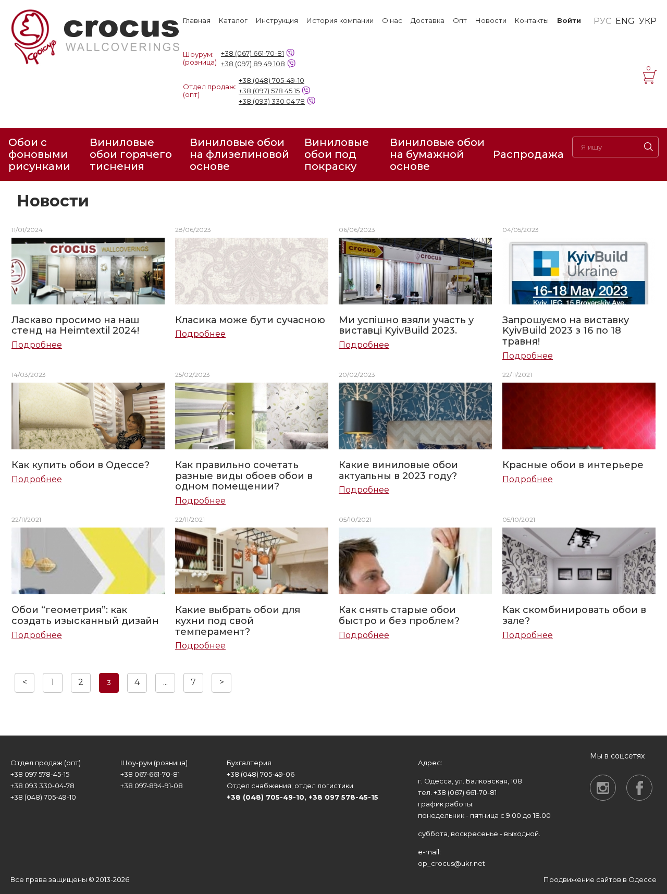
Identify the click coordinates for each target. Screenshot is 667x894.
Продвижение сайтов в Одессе (600, 879)
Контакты (532, 21)
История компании (340, 21)
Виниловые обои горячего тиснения (131, 155)
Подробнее (36, 345)
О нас (392, 21)
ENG (625, 21)
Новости (491, 21)
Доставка (427, 21)
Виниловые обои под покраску (336, 155)
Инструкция (277, 21)
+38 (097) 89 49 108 (253, 63)
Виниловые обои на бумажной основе (437, 155)
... (165, 682)
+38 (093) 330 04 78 (272, 101)
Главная (197, 21)
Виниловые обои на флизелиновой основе (239, 155)
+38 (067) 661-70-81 (252, 53)
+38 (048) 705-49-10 (271, 80)
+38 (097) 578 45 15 (269, 91)
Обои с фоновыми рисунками (39, 155)
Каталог (233, 21)
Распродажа (528, 154)
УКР (648, 21)
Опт (460, 21)
